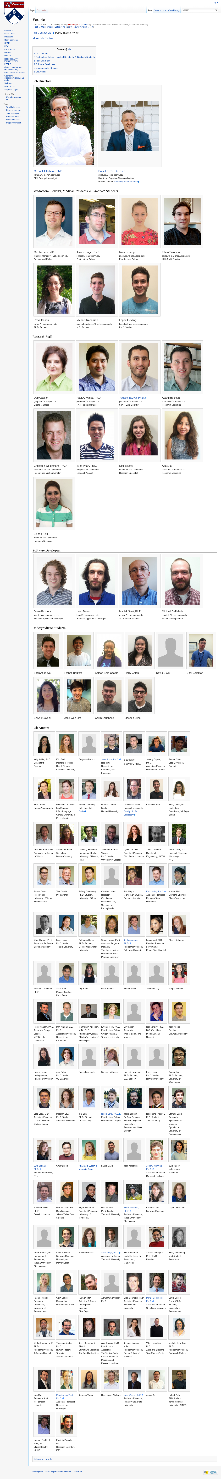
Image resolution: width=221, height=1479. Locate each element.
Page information (13, 123)
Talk (79, 25)
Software (8, 83)
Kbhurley (72, 25)
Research (8, 30)
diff (36, 27)
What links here (13, 107)
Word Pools (9, 86)
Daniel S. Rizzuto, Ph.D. (112, 171)
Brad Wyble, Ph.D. (132, 1395)
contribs (85, 25)
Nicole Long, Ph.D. (110, 1114)
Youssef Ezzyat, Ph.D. (132, 397)
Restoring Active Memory (126, 181)
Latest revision (61, 27)
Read (150, 10)
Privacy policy (37, 1472)
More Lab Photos (43, 38)
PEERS (7, 64)
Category (38, 1459)
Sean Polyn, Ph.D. (110, 1252)
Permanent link (13, 120)
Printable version (13, 116)
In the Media (9, 34)
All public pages (11, 89)
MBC (6, 46)
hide (69, 49)
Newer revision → (81, 27)
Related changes (13, 110)
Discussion (42, 10)
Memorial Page (86, 1169)
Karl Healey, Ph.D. (155, 891)
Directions (8, 37)
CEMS (7, 43)
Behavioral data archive (14, 72)
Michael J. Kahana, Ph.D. (48, 171)
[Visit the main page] (14, 13)
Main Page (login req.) (13, 98)
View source (160, 10)
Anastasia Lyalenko (88, 1166)
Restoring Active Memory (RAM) (11, 60)
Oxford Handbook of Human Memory (13, 68)
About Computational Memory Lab (57, 1472)
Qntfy (81, 811)
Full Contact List (42, 32)
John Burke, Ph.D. (110, 759)
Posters (7, 52)
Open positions (11, 40)
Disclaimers (77, 1472)
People (48, 1459)
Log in (215, 3)
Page (32, 10)
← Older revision (46, 27)
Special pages (12, 113)
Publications (9, 49)
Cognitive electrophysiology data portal (14, 78)
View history (174, 10)
